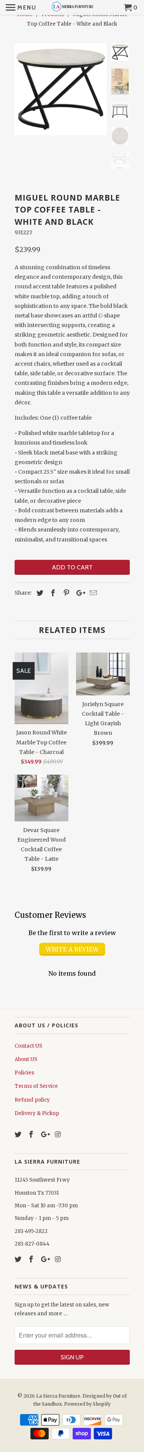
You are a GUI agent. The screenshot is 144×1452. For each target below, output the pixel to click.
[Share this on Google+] (79, 593)
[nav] (21, 7)
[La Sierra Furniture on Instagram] (59, 1134)
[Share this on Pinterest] (65, 593)
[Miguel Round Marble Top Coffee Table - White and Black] (61, 89)
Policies (24, 1072)
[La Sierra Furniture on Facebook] (32, 1134)
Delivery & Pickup (37, 1113)
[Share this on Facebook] (52, 593)
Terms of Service (36, 1086)
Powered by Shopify (87, 1404)
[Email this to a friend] (92, 593)
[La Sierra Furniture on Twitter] (19, 1134)
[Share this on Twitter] (39, 593)
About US (26, 1059)
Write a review (72, 949)
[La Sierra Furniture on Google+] (45, 1134)
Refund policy (32, 1100)
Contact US (28, 1046)
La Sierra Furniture (58, 1396)
